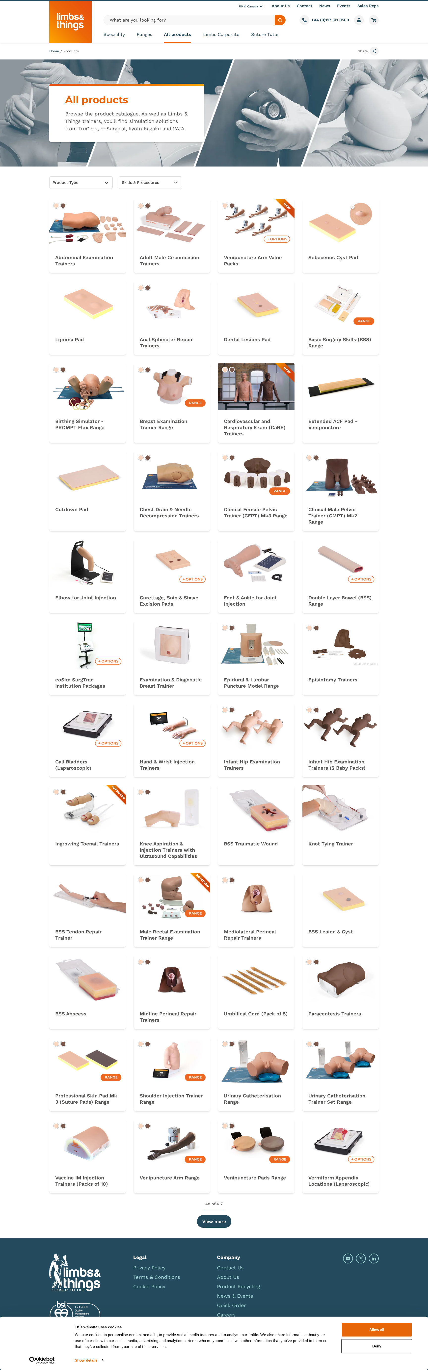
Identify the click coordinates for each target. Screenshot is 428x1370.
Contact (304, 5)
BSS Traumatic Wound (251, 844)
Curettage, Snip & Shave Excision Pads (169, 601)
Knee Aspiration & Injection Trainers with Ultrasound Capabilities (168, 850)
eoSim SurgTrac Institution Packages (80, 683)
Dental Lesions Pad (247, 339)
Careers (226, 1315)
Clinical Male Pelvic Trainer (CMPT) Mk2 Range (332, 515)
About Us (281, 5)
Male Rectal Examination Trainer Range (170, 935)
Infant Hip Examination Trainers (252, 765)
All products (177, 34)
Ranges (144, 34)
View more (214, 1221)
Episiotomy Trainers (332, 680)
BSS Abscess (70, 1014)
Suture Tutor (265, 34)
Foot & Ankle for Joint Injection (250, 601)
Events (343, 5)
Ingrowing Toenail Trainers (87, 844)
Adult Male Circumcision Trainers (169, 260)
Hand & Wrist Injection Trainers (167, 765)
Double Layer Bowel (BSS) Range (340, 601)
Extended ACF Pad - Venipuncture (332, 424)
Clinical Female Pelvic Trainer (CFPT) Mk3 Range (256, 512)
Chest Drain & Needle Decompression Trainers (169, 512)
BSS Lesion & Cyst (330, 932)
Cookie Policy (149, 1286)
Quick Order (231, 1305)
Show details (86, 1360)
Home (54, 51)
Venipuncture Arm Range (170, 1178)
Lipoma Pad (69, 339)
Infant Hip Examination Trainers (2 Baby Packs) (337, 765)
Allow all (376, 1330)
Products (71, 51)
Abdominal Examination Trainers (84, 260)
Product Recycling (238, 1286)
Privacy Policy (149, 1268)
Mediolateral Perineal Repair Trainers (250, 935)
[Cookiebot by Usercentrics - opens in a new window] (42, 1360)
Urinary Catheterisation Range (252, 1099)
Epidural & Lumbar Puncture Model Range (251, 683)
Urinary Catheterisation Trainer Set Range (336, 1099)
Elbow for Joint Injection (85, 598)
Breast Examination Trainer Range (163, 424)
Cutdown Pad (71, 509)
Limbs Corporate (221, 34)
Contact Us (230, 1268)
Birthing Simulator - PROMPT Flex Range (80, 424)
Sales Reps (368, 5)
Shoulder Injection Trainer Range (171, 1099)
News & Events (235, 1296)
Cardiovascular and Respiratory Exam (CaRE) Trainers (255, 427)
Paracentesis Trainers (334, 1014)
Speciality (114, 34)
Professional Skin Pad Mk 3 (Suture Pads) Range (86, 1099)
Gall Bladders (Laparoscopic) (73, 765)
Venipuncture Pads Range (255, 1178)
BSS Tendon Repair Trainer (78, 935)
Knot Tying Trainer (330, 844)
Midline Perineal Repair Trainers (168, 1017)
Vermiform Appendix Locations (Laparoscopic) (339, 1181)
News (324, 5)
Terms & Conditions (156, 1277)
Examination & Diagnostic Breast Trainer (171, 683)
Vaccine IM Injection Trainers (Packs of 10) (81, 1181)
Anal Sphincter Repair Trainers (166, 342)
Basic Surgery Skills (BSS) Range (339, 342)
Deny (376, 1346)
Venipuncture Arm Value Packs (253, 260)
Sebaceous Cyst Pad (333, 257)
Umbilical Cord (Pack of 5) (256, 1014)
